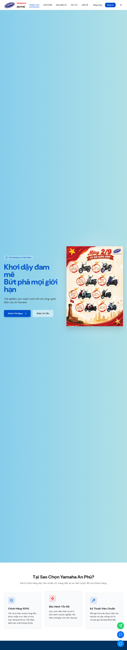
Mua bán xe (61, 5)
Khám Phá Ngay (15, 313)
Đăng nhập (97, 5)
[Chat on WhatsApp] (120, 625)
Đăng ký (110, 5)
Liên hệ (85, 5)
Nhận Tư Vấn (43, 313)
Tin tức (74, 5)
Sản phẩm (47, 5)
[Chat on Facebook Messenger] (120, 643)
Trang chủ (34, 5)
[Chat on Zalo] (120, 634)
